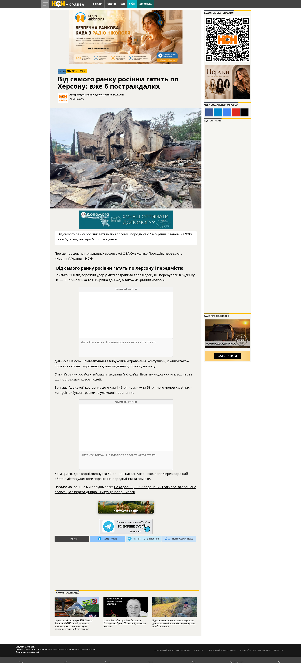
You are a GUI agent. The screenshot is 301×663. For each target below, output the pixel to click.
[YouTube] (236, 112)
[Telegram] (218, 112)
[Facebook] (209, 112)
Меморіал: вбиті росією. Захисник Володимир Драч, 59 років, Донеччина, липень (125, 623)
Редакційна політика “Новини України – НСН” (262, 650)
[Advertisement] (126, 314)
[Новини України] (67, 3)
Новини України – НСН (74, 258)
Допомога (146, 4)
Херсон (82, 71)
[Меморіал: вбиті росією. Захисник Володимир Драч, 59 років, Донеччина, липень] (125, 611)
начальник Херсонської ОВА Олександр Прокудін (123, 253)
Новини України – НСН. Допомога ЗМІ (172, 650)
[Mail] (244, 112)
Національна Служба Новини (94, 94)
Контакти (198, 650)
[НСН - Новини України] (126, 526)
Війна (74, 71)
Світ (122, 4)
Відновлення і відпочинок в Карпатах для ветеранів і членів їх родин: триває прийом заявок (173, 623)
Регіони (111, 4)
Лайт (132, 4)
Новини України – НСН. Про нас (222, 650)
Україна (97, 4)
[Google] (227, 112)
